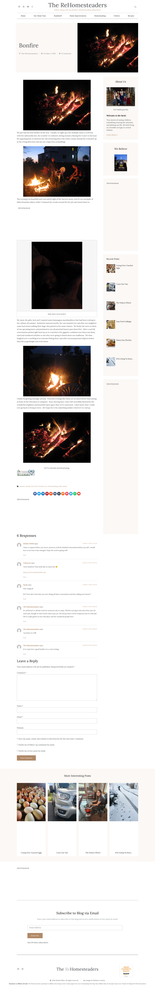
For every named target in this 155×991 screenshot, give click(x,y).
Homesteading (100, 16)
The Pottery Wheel (123, 303)
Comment (21, 673)
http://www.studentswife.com (34, 572)
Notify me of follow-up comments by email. (37, 745)
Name (20, 706)
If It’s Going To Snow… (124, 359)
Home (23, 16)
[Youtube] (28, 6)
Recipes (131, 16)
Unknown (27, 563)
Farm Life (34, 486)
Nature (64, 486)
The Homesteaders (77, 5)
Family (28, 486)
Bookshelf (58, 16)
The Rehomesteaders (31, 607)
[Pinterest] (23, 6)
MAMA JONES (28, 544)
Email (20, 717)
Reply (24, 555)
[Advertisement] (57, 224)
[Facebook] (19, 6)
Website (20, 728)
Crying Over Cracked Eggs (31, 853)
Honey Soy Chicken (123, 340)
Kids (60, 486)
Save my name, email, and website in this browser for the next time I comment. (51, 739)
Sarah (25, 585)
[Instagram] (32, 6)
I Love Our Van (122, 284)
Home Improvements (78, 16)
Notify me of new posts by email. (32, 751)
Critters (117, 16)
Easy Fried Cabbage (123, 321)
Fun (45, 486)
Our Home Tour (40, 16)
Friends (40, 486)
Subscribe (35, 936)
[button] (135, 7)
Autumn (22, 486)
